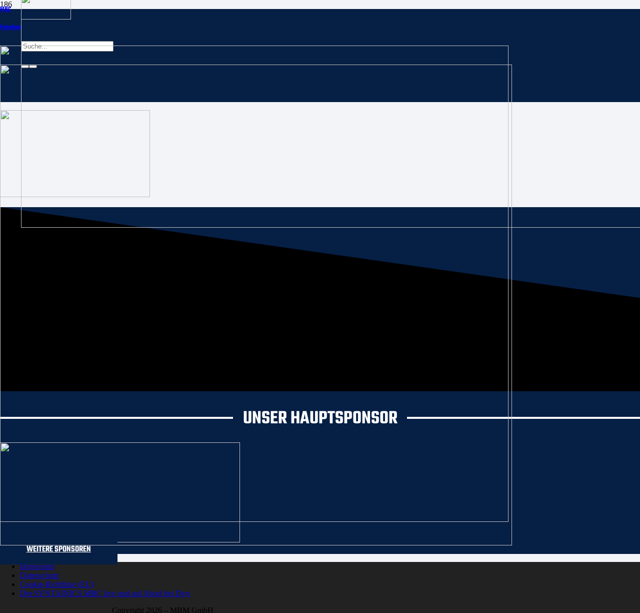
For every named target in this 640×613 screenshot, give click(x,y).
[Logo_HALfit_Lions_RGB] (256, 542)
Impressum (37, 566)
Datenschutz (39, 575)
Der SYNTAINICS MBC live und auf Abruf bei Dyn (105, 593)
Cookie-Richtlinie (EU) (57, 584)
